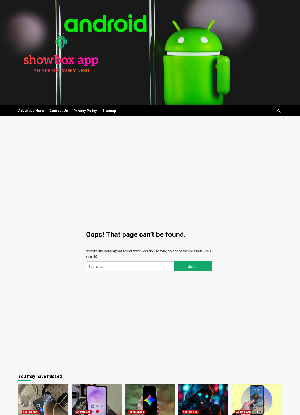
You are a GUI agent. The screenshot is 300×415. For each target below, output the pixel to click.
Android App (30, 412)
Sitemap (109, 111)
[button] (279, 111)
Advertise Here (31, 111)
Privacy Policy (85, 111)
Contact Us (58, 111)
